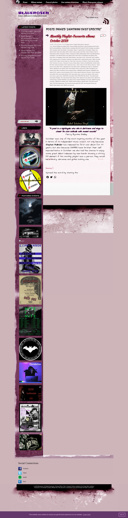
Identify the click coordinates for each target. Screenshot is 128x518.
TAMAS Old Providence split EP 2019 (78, 81)
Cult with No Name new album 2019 (65, 55)
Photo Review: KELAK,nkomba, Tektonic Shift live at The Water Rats (30, 39)
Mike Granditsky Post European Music (67, 70)
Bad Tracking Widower (56, 48)
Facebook (25, 468)
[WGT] (21, 241)
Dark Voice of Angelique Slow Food (59, 57)
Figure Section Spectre (63, 61)
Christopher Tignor (76, 91)
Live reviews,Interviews (70, 2)
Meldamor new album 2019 (61, 68)
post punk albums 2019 (65, 74)
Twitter (25, 473)
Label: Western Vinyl (77, 123)
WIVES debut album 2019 (56, 85)
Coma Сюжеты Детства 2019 (77, 52)
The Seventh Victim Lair (90, 83)
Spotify (25, 477)
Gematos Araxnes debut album (71, 63)
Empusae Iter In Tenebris (59, 59)
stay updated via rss (92, 17)
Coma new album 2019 (63, 52)
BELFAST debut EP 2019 (82, 48)
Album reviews (36, 2)
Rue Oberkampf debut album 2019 (70, 78)
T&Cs (64, 486)
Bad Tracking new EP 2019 (92, 46)
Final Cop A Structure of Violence (79, 61)
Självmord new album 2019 (87, 78)
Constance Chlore (64, 53)
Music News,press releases (92, 2)
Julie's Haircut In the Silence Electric (86, 65)
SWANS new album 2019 (61, 81)
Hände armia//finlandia (86, 63)
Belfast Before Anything (68, 48)
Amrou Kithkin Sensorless (77, 46)
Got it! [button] (122, 514)
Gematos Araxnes (58, 63)
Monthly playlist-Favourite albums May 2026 (31, 47)
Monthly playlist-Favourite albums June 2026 (31, 32)
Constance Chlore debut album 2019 (79, 53)
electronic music (81, 57)
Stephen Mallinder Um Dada (83, 79)
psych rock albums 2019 (87, 74)
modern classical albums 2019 (65, 72)
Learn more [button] (87, 514)
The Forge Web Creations (87, 486)
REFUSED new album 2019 (70, 76)
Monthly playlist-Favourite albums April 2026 (31, 57)
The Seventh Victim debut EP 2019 (74, 83)
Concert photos (52, 2)
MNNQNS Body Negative (84, 70)
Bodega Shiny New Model (59, 50)
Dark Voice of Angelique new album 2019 (86, 55)
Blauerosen (33, 13)
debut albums (72, 57)
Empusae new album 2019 (74, 59)
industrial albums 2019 (61, 65)
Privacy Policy (58, 486)
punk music (59, 76)
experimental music (86, 59)
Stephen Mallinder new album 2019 (66, 79)
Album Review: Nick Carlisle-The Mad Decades (31, 52)
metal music (82, 68)
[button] (48, 106)
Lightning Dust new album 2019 (71, 66)
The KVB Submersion (58, 83)
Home (25, 2)
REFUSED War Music (83, 76)
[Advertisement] (29, 88)
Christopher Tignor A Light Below (76, 50)
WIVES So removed (69, 85)
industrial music (71, 65)
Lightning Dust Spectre (86, 66)
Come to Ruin (89, 52)
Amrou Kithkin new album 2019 (61, 46)
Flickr (24, 481)
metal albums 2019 (74, 68)
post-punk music (76, 74)
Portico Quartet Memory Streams (82, 72)
